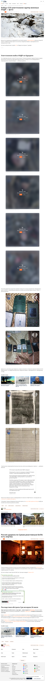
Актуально (14, 649)
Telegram (26, 666)
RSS (36, 671)
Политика (24, 656)
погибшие (11, 641)
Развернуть (22, 660)
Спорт (18, 3)
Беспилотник (39, 567)
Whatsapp (26, 673)
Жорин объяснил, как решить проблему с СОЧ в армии (35, 385)
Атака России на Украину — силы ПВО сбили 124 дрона (7, 385)
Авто (2, 649)
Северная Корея (24, 505)
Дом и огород (35, 649)
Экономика (14, 3)
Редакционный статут (5, 668)
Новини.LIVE (30, 572)
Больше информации (37, 678)
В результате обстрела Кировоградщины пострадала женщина (36, 636)
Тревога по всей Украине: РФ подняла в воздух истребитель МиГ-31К (21, 385)
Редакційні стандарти (5, 670)
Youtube (26, 665)
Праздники (35, 656)
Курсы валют (14, 673)
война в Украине (11, 505)
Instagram (26, 670)
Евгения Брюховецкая (7, 509)
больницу (32, 610)
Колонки (21, 3)
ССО (16, 45)
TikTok (37, 665)
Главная (2, 5)
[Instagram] (4, 646)
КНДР (2, 505)
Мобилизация (25, 652)
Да (20, 81)
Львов (13, 652)
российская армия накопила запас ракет (21, 616)
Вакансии (14, 666)
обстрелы (6, 641)
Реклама (13, 669)
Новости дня (3, 656)
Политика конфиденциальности (5, 667)
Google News (38, 666)
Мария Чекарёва (6, 645)
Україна (3, 3)
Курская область (18, 505)
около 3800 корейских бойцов (32, 501)
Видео (25, 3)
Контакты (14, 667)
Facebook (26, 671)
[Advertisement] (17, 50)
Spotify (37, 668)
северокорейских (30, 40)
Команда (13, 671)
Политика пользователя (5, 665)
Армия (10, 3)
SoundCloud (38, 670)
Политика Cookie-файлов (5, 671)
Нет (24, 81)
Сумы (2, 641)
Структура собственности (16, 670)
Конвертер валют (15, 674)
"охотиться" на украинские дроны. (8, 499)
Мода (34, 652)
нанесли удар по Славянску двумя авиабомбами (15, 621)
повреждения (28, 611)
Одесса (13, 656)
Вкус (23, 649)
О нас (13, 665)
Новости (6, 3)
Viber (25, 668)
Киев (2, 652)
